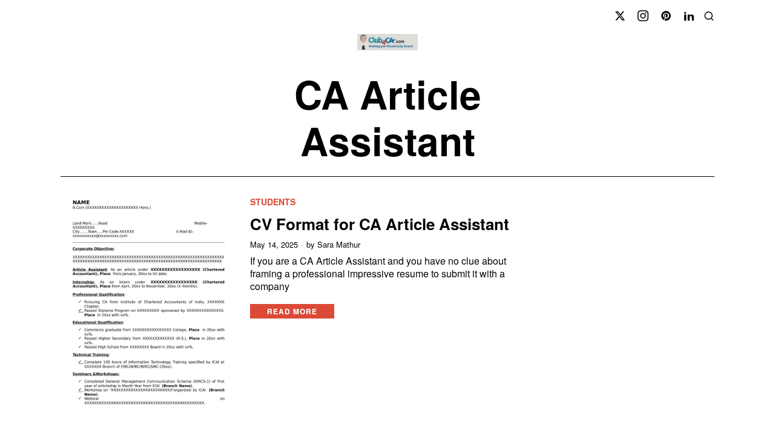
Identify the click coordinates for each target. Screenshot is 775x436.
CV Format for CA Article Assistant (379, 223)
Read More (292, 311)
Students (272, 202)
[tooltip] (620, 15)
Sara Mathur (338, 244)
